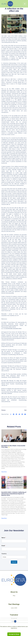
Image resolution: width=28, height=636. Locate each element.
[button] (11, 414)
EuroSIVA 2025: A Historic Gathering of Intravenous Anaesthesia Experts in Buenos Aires (13, 493)
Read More (4, 471)
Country (4, 553)
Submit (14, 562)
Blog (14, 595)
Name (4, 537)
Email (4, 545)
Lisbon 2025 (14, 608)
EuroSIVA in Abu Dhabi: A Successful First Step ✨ (13, 446)
